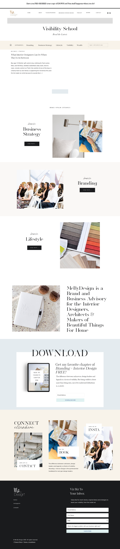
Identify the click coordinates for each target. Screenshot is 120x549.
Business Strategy (18, 51)
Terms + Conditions (29, 542)
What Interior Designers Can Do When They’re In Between (29, 56)
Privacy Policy (18, 542)
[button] (66, 13)
